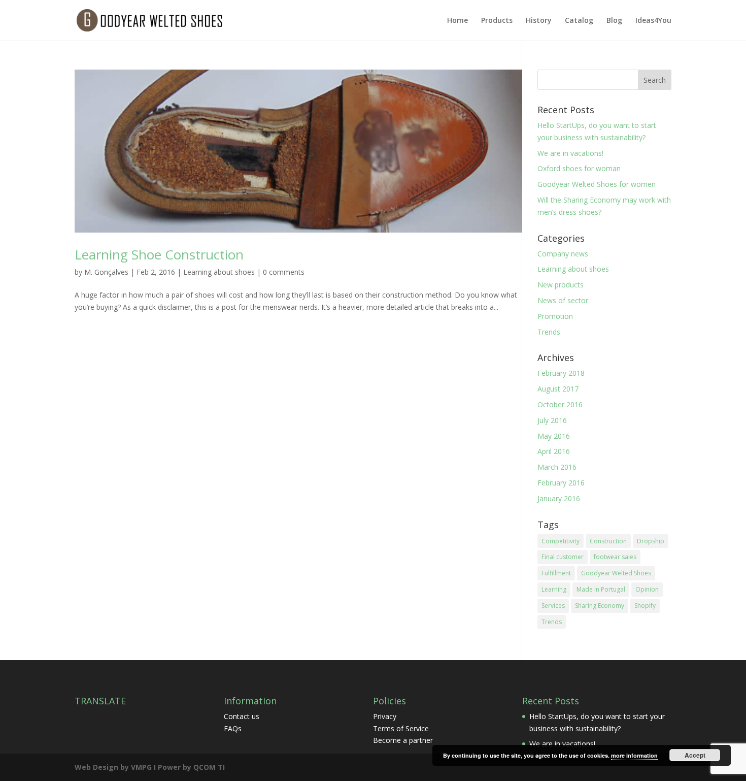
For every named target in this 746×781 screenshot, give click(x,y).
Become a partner (403, 740)
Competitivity (560, 541)
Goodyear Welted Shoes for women (596, 184)
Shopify (645, 605)
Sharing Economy (599, 605)
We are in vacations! (570, 153)
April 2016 (553, 451)
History (539, 21)
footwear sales (615, 556)
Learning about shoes (219, 272)
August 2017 (558, 389)
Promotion (555, 316)
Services (553, 605)
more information (634, 755)
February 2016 (561, 482)
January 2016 (558, 498)
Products (497, 21)
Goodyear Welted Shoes (616, 573)
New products (560, 284)
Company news (562, 253)
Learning (553, 589)
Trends (548, 332)
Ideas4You (653, 21)
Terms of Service (401, 728)
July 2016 (552, 420)
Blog (614, 21)
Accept (695, 755)
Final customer (562, 556)
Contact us (241, 716)
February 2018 (561, 373)
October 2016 (560, 404)
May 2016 (553, 436)
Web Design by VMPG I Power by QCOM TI (150, 767)
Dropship (650, 541)
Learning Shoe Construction (159, 254)
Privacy (384, 716)
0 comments (283, 272)
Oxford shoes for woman (579, 168)
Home (457, 21)
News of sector (562, 300)
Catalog (579, 21)
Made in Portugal (601, 589)
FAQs (233, 728)
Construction (608, 541)
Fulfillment (556, 573)
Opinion (647, 589)
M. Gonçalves (106, 272)
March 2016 (557, 467)
